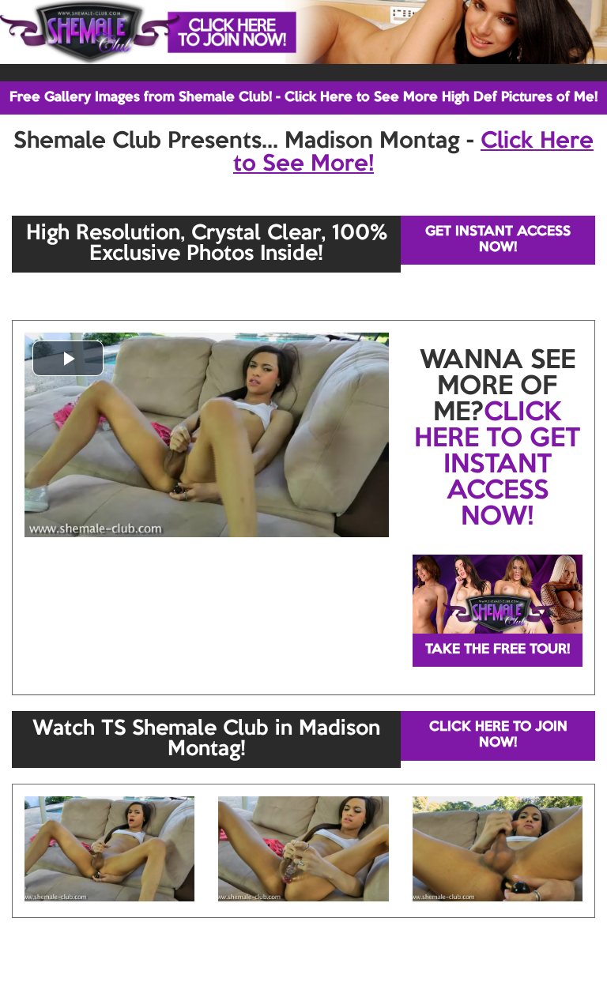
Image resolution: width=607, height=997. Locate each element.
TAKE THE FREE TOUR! (497, 650)
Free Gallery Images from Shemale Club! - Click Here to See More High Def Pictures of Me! (303, 97)
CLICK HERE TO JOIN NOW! (498, 735)
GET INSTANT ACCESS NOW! (498, 240)
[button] (68, 358)
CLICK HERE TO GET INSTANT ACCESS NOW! (497, 465)
